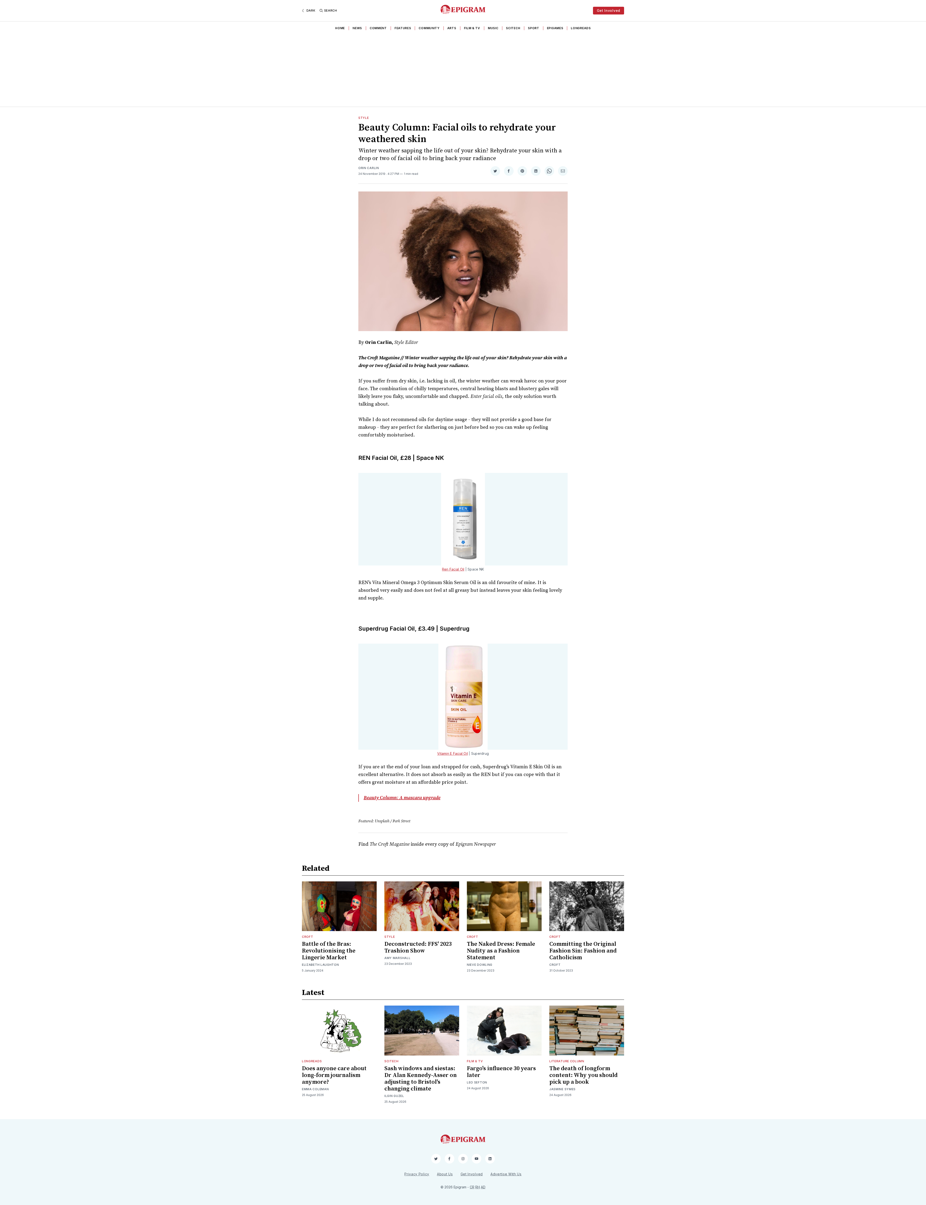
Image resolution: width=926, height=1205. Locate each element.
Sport (533, 28)
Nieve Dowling (479, 965)
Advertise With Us (506, 1174)
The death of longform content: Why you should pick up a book (583, 1075)
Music (493, 28)
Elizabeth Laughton (320, 965)
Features (403, 28)
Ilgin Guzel (394, 1096)
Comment (378, 28)
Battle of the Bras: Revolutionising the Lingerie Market (328, 950)
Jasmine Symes (562, 1089)
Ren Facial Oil (453, 569)
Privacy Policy (416, 1174)
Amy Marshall (397, 958)
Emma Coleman (315, 1089)
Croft (307, 937)
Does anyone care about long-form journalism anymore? (334, 1075)
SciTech (513, 28)
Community (429, 28)
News (357, 28)
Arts (451, 28)
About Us (445, 1174)
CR (472, 1187)
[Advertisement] (463, 70)
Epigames (555, 28)
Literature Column (566, 1061)
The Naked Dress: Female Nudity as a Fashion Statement (501, 950)
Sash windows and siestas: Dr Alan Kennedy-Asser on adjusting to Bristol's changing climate (420, 1078)
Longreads (581, 28)
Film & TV (472, 28)
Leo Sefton (477, 1082)
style (363, 118)
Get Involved (608, 10)
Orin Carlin (368, 168)
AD (483, 1187)
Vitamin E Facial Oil (452, 753)
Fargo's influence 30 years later (501, 1072)
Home (340, 28)
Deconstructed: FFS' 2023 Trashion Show (418, 947)
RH (477, 1187)
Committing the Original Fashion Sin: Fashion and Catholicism (583, 950)
